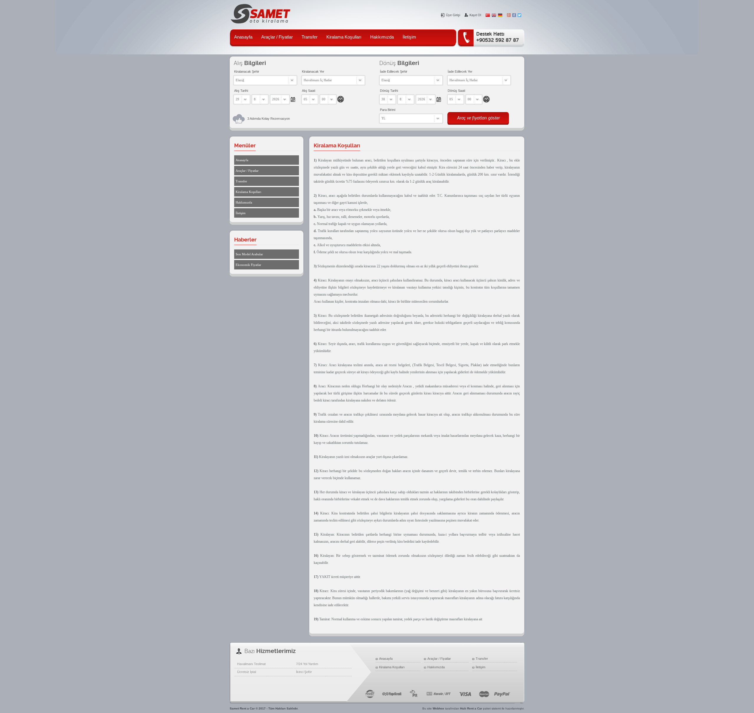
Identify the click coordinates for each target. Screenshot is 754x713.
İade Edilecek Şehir (393, 71)
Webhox (438, 708)
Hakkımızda (382, 36)
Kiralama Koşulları (343, 36)
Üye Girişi (453, 15)
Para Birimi (387, 109)
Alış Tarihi (241, 90)
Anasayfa (243, 36)
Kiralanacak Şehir (246, 71)
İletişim (409, 36)
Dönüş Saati (456, 90)
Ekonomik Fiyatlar (248, 264)
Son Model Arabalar (249, 254)
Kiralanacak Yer (313, 71)
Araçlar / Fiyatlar (277, 36)
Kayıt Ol (475, 15)
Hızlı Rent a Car (471, 708)
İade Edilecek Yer (460, 71)
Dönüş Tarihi (389, 90)
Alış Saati (308, 90)
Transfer (310, 36)
